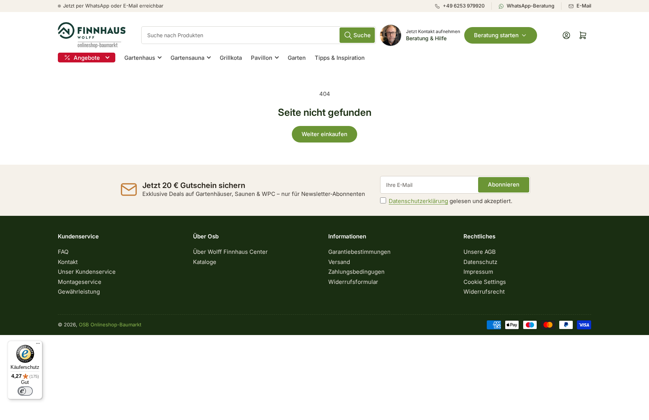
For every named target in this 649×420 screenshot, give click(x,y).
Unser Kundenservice (87, 271)
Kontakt (68, 261)
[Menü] (37, 345)
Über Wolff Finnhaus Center (230, 251)
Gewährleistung (79, 291)
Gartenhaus (139, 57)
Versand (339, 261)
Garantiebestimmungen (359, 251)
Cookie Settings (484, 281)
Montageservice (79, 281)
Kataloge (204, 261)
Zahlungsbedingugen (356, 271)
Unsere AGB (479, 251)
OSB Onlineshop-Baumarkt (110, 324)
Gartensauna (187, 57)
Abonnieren (503, 184)
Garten (297, 57)
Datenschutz (480, 261)
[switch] (25, 391)
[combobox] (258, 35)
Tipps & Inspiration (340, 57)
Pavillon (261, 57)
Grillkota (231, 57)
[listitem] (463, 6)
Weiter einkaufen (324, 134)
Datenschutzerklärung (418, 201)
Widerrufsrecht (484, 291)
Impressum (478, 271)
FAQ (63, 251)
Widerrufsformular (353, 281)
